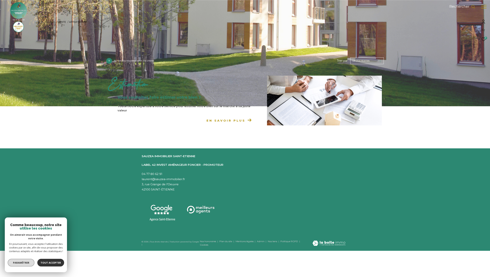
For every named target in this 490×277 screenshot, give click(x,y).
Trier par (342, 60)
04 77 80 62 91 (152, 174)
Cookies (204, 244)
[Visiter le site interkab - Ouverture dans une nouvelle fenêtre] (201, 209)
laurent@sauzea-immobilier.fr (163, 179)
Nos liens (273, 241)
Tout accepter (51, 262)
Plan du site (226, 241)
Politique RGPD (289, 241)
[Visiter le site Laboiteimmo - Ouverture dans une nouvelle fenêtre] (329, 240)
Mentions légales (245, 241)
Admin (261, 241)
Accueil (50, 21)
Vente (62, 21)
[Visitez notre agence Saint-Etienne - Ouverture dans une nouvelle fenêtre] (162, 212)
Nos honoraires (208, 241)
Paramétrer (21, 262)
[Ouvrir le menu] (484, 6)
